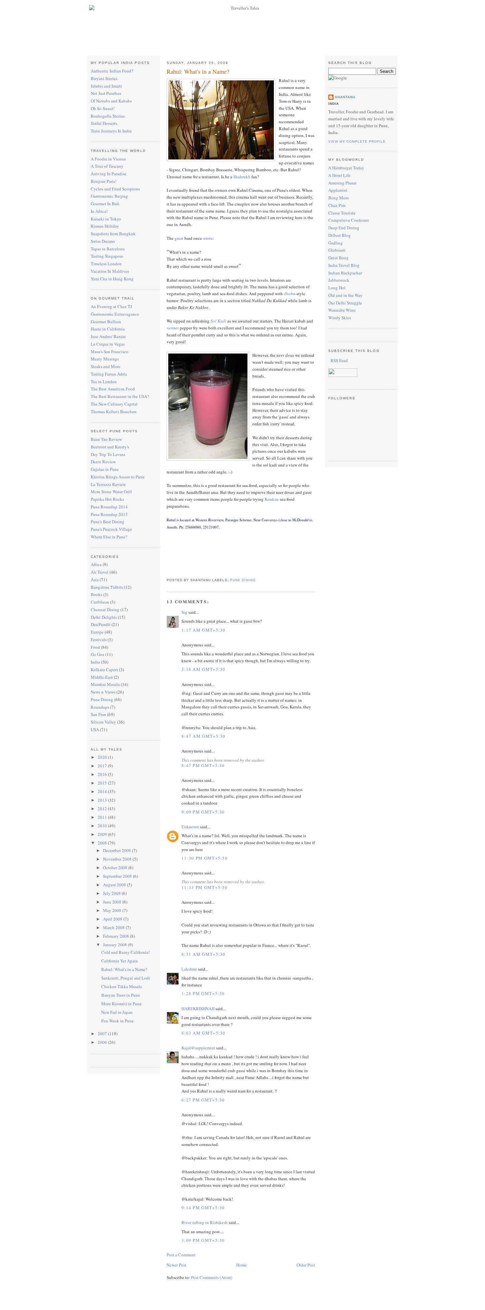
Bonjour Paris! (103, 181)
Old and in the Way (345, 295)
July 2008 (112, 893)
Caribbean (100, 602)
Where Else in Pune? (109, 537)
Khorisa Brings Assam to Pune (118, 477)
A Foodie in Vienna (108, 159)
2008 (103, 843)
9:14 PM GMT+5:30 (203, 1207)
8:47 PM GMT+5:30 (203, 765)
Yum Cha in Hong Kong (112, 279)
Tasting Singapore (107, 256)
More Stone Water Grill (111, 492)
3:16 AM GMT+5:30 (203, 669)
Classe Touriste (341, 213)
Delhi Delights (104, 617)
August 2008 (115, 885)
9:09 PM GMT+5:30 (203, 812)
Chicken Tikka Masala (121, 986)
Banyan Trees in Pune (120, 995)
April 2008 (113, 919)
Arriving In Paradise (108, 174)
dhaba (289, 294)
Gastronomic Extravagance (115, 314)
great (179, 238)
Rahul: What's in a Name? (124, 969)
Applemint (337, 190)
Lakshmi (189, 969)
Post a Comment (181, 1255)
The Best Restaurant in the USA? (120, 396)
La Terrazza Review (108, 484)
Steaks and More (105, 366)
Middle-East (102, 677)
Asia (95, 580)
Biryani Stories (104, 78)
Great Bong (338, 258)
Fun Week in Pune (117, 1021)
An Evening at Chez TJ (111, 306)
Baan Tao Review (106, 439)
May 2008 (112, 910)
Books (96, 594)
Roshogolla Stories (108, 116)
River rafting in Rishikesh (204, 1222)
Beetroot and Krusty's (110, 447)
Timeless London (106, 264)
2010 (103, 826)
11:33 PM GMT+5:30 (204, 887)
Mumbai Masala (105, 684)
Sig (184, 612)
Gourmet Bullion (106, 322)
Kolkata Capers (104, 669)
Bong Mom (338, 198)
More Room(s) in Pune (121, 1004)
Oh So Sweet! (102, 108)
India (95, 662)
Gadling (335, 243)
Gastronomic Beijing (109, 196)
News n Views (103, 692)
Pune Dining (102, 699)
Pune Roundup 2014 (109, 507)
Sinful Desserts (104, 123)
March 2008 (114, 927)
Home (241, 1265)
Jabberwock (338, 280)
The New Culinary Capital (114, 404)
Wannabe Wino (342, 310)
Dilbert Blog (339, 235)
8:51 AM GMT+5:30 (203, 954)
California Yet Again (119, 961)
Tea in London (104, 381)
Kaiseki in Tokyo (106, 219)
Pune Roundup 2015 (109, 514)
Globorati (336, 250)
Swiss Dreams (103, 241)
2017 (103, 766)
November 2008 (118, 859)
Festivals (99, 639)
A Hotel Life (339, 175)
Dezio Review (103, 462)
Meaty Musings (105, 359)
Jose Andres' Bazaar (108, 336)
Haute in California (108, 329)
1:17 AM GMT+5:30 (203, 630)
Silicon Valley (103, 722)
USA (95, 729)
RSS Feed (339, 360)
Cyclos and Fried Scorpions (115, 189)
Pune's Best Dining (107, 522)
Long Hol (336, 288)
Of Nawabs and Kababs (111, 101)
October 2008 (115, 867)
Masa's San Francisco (109, 352)
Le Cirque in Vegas (108, 344)
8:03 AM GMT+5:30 (203, 1033)
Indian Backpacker (345, 273)
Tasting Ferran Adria (109, 374)
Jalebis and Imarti (106, 86)
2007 (103, 1034)
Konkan (272, 499)
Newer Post (176, 1265)
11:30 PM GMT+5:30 (204, 858)
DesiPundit (101, 624)
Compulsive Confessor (348, 220)
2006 (103, 1042)
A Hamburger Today (346, 168)
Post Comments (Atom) (211, 1277)
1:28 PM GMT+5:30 (203, 993)
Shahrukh (241, 177)
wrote (208, 238)
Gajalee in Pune (105, 469)
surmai (173, 328)
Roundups (100, 707)
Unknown (190, 827)
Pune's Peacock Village (111, 529)
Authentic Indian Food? (112, 71)
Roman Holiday (105, 226)
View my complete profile (357, 141)
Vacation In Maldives (110, 271)
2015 (103, 783)
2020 (103, 757)
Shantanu (345, 97)
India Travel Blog (344, 265)
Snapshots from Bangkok (113, 234)
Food (95, 647)
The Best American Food (113, 389)
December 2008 (117, 850)
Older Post (306, 1265)
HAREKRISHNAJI (197, 1008)
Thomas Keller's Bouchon (114, 411)
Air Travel (100, 572)
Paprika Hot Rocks (107, 499)
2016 (103, 774)
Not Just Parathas (106, 93)
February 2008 (116, 936)
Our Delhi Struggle (345, 303)
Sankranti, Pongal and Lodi (125, 978)
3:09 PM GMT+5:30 (203, 1240)
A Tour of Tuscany (107, 166)
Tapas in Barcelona (108, 249)
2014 (103, 791)
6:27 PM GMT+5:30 (203, 1100)
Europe (97, 632)
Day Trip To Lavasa (108, 454)
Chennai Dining (105, 609)
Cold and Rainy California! (125, 952)
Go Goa (97, 654)
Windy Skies (339, 318)
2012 (103, 809)
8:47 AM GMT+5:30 (203, 736)
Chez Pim (336, 205)
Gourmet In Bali (105, 204)
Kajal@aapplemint (198, 1048)
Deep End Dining (343, 228)
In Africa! (99, 211)
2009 (103, 834)
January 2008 (115, 945)
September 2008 (118, 876)
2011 (103, 817)
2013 (103, 800)
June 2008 (112, 902)
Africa (96, 564)
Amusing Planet (342, 183)
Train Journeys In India (111, 131)
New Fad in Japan (117, 1012)
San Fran (98, 714)
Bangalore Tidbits (107, 587)
